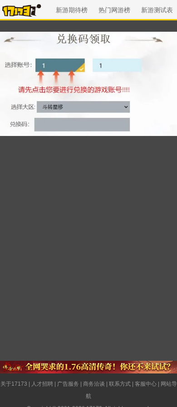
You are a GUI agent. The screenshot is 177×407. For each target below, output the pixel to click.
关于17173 (13, 384)
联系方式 (120, 384)
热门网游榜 (114, 10)
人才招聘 (42, 384)
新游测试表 (157, 10)
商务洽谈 (94, 384)
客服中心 (146, 384)
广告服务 (68, 384)
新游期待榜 (72, 10)
